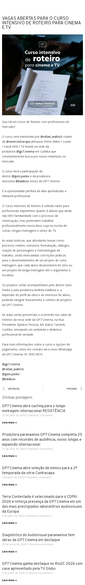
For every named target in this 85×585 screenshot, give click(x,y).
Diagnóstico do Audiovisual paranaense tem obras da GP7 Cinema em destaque (38, 538)
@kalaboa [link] (22, 181)
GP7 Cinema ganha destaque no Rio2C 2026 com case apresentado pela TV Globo (42, 566)
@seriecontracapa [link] (18, 141)
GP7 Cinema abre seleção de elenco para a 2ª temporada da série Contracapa (39, 471)
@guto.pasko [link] (20, 176)
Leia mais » (9, 422)
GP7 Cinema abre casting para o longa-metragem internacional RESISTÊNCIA (34, 408)
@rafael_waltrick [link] (51, 137)
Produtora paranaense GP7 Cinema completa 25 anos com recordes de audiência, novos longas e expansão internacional (42, 439)
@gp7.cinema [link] (25, 151)
